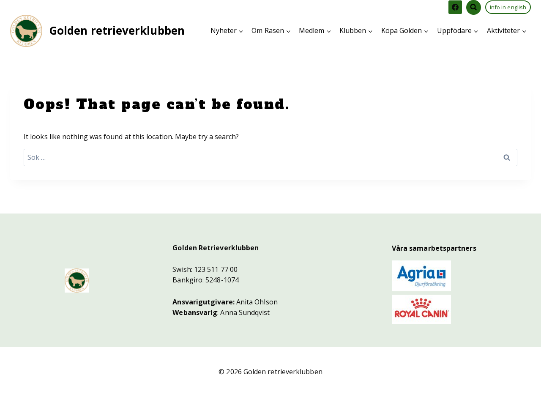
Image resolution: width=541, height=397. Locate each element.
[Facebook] (455, 7)
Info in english (508, 7)
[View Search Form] (473, 7)
